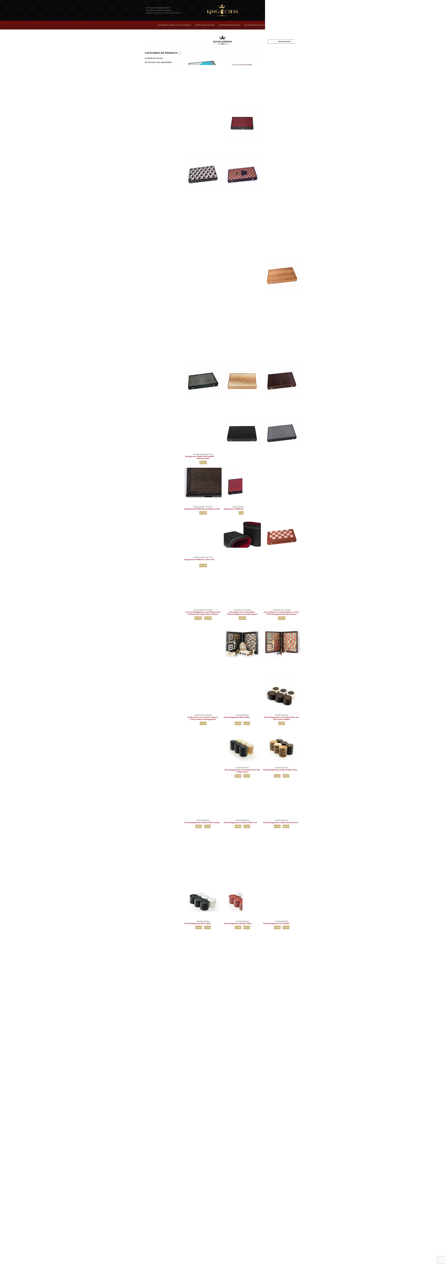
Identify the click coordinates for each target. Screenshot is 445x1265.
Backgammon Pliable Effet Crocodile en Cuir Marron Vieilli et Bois (281, 405)
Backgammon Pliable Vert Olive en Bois (200, 560)
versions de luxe (261, 1015)
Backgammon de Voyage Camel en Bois (239, 93)
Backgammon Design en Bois (196, 198)
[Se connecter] (298, 10)
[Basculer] (180, 58)
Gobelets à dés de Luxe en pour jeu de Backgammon (242, 561)
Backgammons (152, 99)
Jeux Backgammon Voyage (158, 123)
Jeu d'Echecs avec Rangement (158, 62)
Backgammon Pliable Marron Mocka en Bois (202, 509)
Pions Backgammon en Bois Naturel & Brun (280, 823)
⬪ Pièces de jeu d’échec (204, 25)
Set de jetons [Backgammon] (159, 129)
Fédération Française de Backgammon (199, 1107)
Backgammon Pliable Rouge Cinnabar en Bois (281, 509)
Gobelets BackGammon (157, 103)
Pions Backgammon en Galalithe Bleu (199, 873)
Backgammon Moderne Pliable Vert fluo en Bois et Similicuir (242, 300)
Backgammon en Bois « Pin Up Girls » (278, 198)
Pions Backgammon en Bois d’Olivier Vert (240, 823)
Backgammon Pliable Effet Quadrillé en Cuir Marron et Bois (203, 457)
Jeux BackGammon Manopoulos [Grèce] (161, 118)
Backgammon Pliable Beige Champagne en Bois (282, 300)
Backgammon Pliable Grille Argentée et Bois (281, 456)
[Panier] (298, 13)
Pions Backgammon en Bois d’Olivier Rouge (202, 823)
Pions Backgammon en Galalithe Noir (239, 873)
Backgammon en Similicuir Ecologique (199, 299)
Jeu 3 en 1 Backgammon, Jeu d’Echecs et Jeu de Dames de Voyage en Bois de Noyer (203, 613)
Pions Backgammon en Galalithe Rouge (279, 873)
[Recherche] (299, 6)
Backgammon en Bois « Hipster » (237, 198)
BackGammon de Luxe (156, 126)
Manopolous (195, 1033)
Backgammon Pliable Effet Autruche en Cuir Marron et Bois (242, 352)
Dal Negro (274, 1015)
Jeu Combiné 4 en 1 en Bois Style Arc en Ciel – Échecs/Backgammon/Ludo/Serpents (281, 613)
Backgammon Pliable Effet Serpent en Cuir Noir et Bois (242, 457)
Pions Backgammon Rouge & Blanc (238, 924)
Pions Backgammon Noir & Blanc (197, 924)
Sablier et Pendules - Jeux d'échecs (161, 87)
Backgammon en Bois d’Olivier (275, 248)
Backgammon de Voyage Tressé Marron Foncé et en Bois (282, 146)
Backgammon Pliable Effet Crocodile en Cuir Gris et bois (203, 405)
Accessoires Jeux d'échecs (157, 95)
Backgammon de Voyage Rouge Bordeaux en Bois (242, 146)
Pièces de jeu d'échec (154, 79)
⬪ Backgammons (280, 25)
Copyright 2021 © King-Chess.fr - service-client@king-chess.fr (222, 1251)
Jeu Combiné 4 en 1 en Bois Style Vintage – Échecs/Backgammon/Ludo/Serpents (281, 666)
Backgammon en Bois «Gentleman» (198, 248)
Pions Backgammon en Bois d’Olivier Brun (280, 770)
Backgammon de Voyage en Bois (276, 93)
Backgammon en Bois (156, 111)
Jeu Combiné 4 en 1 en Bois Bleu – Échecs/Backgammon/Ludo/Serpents (242, 613)
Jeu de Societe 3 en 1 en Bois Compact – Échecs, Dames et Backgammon (203, 718)
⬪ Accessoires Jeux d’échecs (256, 25)
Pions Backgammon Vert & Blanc (276, 924)
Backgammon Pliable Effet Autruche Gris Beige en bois (281, 352)
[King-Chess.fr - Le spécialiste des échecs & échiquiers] (222, 10)
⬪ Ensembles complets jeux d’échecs (174, 25)
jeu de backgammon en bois (226, 977)
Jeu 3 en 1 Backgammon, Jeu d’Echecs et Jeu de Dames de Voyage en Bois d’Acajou (281, 561)
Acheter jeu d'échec (154, 58)
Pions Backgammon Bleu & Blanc (237, 717)
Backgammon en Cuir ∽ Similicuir (161, 114)
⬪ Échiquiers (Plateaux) (229, 25)
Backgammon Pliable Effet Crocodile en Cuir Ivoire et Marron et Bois (242, 405)
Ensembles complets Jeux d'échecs (161, 75)
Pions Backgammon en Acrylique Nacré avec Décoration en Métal (281, 718)
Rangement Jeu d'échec (155, 71)
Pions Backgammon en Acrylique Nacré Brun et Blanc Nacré (203, 771)
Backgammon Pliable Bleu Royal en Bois (200, 351)
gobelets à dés (197, 1021)
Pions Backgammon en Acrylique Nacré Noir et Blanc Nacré (242, 771)
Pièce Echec (150, 66)
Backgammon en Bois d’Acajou (236, 248)
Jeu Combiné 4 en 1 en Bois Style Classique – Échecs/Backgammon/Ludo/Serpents (203, 666)
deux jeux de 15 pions (247, 1053)
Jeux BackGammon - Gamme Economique (159, 107)
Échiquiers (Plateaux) (155, 83)
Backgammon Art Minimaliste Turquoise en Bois (203, 94)
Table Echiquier (152, 91)
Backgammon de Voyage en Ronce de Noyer (202, 145)
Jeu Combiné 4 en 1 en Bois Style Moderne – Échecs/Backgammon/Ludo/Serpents (242, 666)
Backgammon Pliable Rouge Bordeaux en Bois (242, 509)
